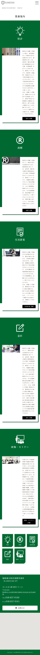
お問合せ (21, 608)
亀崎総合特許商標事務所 (9, 7)
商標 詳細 (29, 210)
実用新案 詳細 (29, 306)
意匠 (20, 336)
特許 (20, 39)
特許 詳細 (29, 118)
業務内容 (19, 7)
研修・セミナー (20, 447)
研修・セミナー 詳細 (29, 521)
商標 (20, 148)
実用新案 (20, 240)
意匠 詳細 (29, 417)
